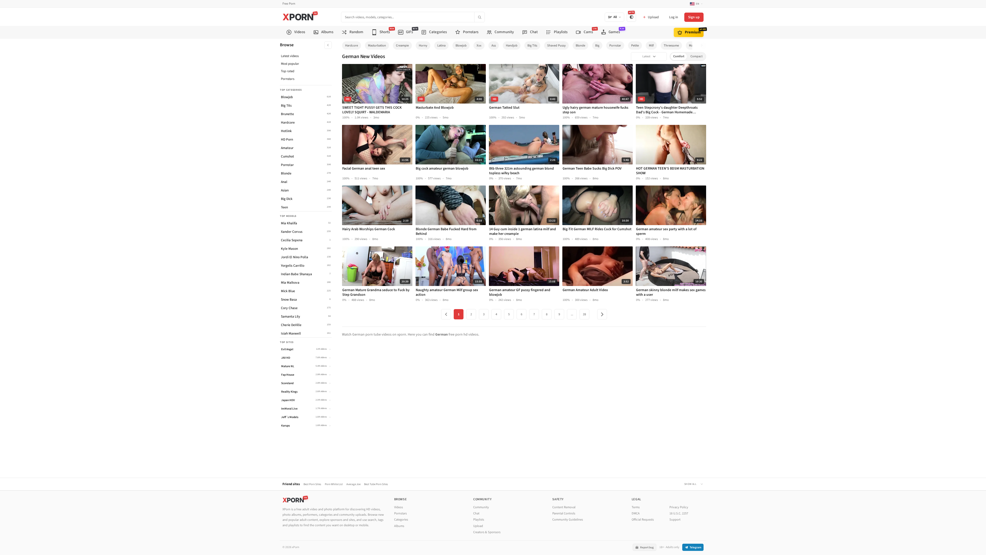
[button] (703, 45)
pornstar (615, 45)
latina (441, 45)
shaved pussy (556, 45)
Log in (673, 17)
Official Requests (643, 519)
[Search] (479, 17)
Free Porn (288, 3)
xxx (479, 45)
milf (651, 45)
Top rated (287, 71)
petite (635, 45)
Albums (399, 526)
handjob (511, 45)
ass (493, 45)
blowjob (461, 45)
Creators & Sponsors (486, 532)
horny (423, 45)
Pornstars (287, 79)
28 (584, 314)
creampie (402, 45)
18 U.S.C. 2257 (678, 513)
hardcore (351, 45)
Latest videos (290, 56)
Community (481, 507)
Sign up (694, 17)
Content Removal (563, 507)
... (572, 314)
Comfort (678, 56)
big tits (532, 45)
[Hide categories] (328, 45)
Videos (398, 507)
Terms (636, 507)
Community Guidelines (567, 519)
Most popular (290, 63)
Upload (478, 526)
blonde (580, 45)
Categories (401, 519)
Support (674, 519)
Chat (476, 513)
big (597, 45)
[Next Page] (602, 314)
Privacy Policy (678, 507)
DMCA (636, 513)
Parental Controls (563, 513)
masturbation (377, 45)
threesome (671, 45)
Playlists (478, 519)
